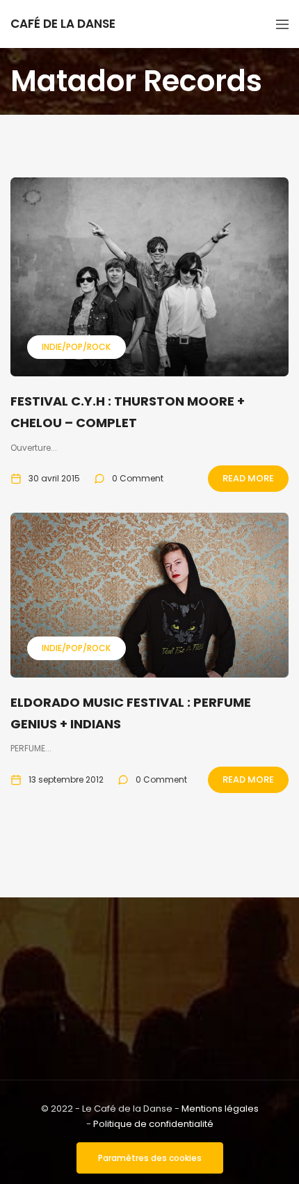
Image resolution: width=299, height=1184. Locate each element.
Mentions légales (220, 1108)
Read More (248, 478)
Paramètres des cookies (150, 1158)
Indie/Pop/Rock (76, 347)
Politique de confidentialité (153, 1123)
